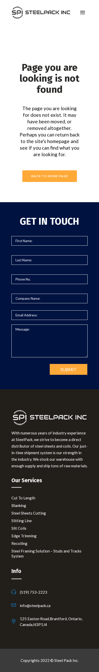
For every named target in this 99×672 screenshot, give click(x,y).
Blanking (18, 505)
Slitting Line (21, 520)
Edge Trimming (24, 536)
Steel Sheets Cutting (28, 513)
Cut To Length (23, 498)
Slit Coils (18, 528)
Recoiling (19, 543)
